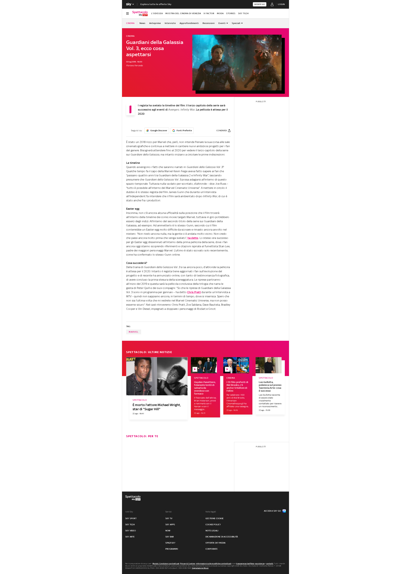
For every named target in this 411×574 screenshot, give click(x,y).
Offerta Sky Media (215, 543)
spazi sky (170, 543)
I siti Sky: (129, 511)
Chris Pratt (194, 292)
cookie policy (213, 524)
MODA (220, 13)
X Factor (209, 13)
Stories (231, 13)
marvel (134, 332)
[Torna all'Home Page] (140, 13)
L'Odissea (157, 13)
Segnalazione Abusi (200, 568)
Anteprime (155, 23)
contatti (269, 563)
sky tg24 (130, 524)
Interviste (170, 23)
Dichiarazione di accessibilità (222, 536)
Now (168, 530)
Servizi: (168, 511)
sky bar (169, 536)
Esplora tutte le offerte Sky (155, 4)
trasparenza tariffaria (245, 563)
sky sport (130, 518)
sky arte (130, 536)
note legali (212, 530)
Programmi (171, 549)
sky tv (168, 518)
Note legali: (211, 511)
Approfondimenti (189, 23)
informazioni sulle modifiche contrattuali (213, 563)
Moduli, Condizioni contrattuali (166, 563)
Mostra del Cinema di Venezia (183, 13)
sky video (130, 530)
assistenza (259, 563)
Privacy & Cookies (187, 563)
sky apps (170, 524)
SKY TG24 (243, 13)
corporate (212, 549)
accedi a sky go (272, 511)
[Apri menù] (127, 13)
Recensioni (209, 23)
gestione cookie (214, 518)
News (142, 23)
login (281, 4)
